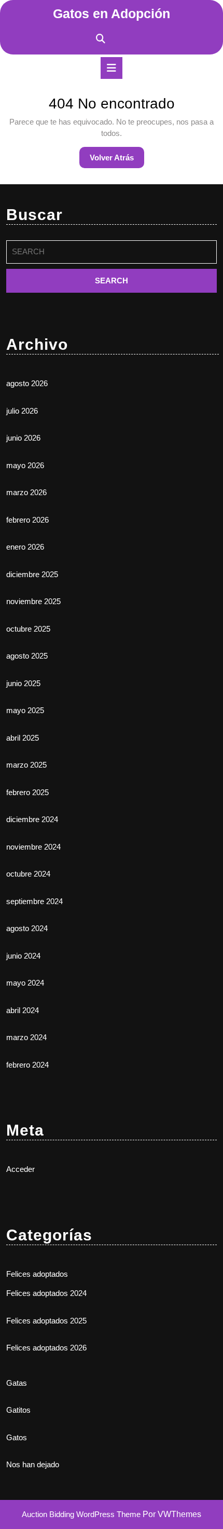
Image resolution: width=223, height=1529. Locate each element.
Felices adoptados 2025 (46, 1320)
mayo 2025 (25, 710)
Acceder (20, 1169)
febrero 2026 (27, 519)
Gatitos (18, 1409)
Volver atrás (117, 160)
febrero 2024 (27, 1064)
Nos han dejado (32, 1464)
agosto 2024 (27, 928)
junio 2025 (23, 683)
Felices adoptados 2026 (46, 1347)
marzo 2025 (26, 764)
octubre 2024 (28, 873)
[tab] (111, 68)
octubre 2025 (28, 628)
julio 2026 (22, 410)
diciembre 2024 (32, 819)
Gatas (16, 1382)
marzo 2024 (26, 1037)
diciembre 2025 (32, 574)
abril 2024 (22, 1010)
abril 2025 (22, 737)
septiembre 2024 (34, 901)
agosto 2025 (27, 655)
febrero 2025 (27, 792)
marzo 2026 (26, 492)
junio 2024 (23, 955)
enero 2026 (25, 546)
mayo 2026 (25, 465)
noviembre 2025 (33, 601)
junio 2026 (23, 437)
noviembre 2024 (33, 846)
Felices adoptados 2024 (46, 1293)
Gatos (16, 1437)
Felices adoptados (37, 1273)
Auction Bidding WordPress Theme (82, 1514)
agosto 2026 (27, 383)
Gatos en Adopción (111, 13)
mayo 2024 (25, 982)
